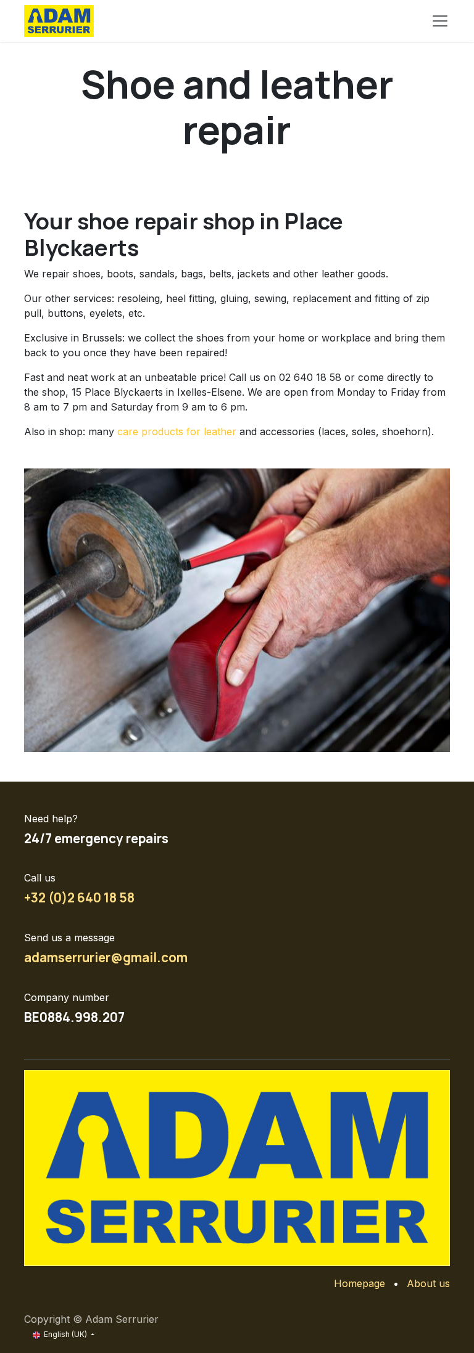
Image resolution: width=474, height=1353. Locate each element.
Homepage (359, 1283)
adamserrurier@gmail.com (106, 957)
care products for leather (176, 431)
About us (428, 1283)
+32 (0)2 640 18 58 (79, 897)
